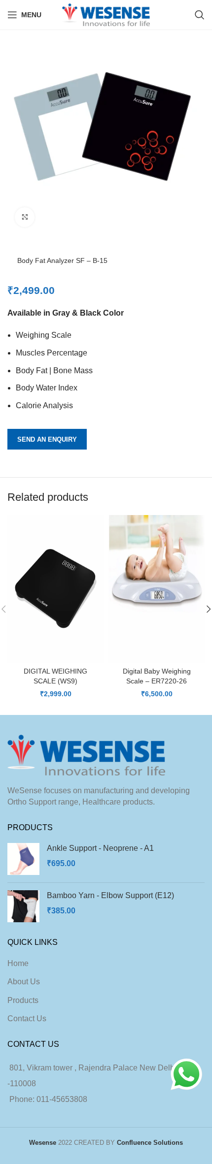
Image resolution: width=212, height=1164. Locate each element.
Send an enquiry (47, 439)
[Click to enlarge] (25, 217)
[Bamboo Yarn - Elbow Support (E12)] (23, 906)
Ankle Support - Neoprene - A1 (100, 848)
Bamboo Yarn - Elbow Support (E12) (110, 895)
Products (22, 1000)
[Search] (200, 15)
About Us (23, 981)
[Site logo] (106, 14)
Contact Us (26, 1018)
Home (18, 963)
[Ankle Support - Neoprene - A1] (23, 859)
